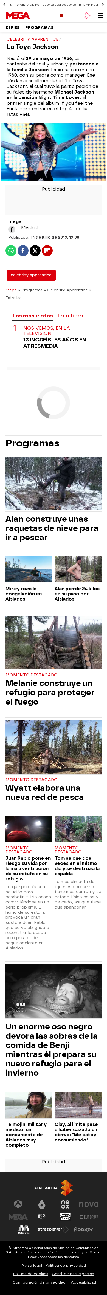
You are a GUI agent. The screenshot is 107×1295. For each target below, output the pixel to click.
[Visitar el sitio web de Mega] (18, 1217)
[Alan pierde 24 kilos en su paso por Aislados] (78, 570)
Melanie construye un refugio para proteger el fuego (50, 692)
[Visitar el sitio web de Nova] (88, 1204)
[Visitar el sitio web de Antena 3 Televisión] (18, 1204)
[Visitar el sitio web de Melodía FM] (23, 1229)
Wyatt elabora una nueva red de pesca (44, 792)
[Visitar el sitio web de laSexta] (41, 1204)
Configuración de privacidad (39, 1282)
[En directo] (61, 15)
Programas (39, 27)
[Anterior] (4, 4)
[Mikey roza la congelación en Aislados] (28, 570)
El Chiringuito (91, 5)
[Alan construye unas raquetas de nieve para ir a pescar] (53, 484)
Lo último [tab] (70, 316)
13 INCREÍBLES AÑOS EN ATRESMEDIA (54, 343)
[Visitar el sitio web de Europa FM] (88, 1217)
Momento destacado (31, 675)
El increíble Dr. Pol (25, 5)
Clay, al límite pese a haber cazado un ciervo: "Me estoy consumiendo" (76, 1132)
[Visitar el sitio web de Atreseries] (41, 1217)
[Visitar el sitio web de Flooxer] (83, 1229)
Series (12, 27)
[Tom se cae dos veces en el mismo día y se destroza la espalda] (78, 829)
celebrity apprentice (31, 275)
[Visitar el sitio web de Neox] (65, 1204)
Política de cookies (30, 1274)
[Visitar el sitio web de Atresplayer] (53, 1229)
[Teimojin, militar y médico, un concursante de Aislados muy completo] (28, 1105)
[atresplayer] (87, 15)
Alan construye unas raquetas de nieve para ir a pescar (51, 528)
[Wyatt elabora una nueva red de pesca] (53, 747)
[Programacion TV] (74, 15)
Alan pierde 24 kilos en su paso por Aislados (77, 594)
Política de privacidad (66, 1265)
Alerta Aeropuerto (59, 5)
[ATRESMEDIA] (53, 1188)
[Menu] (100, 15)
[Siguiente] (103, 4)
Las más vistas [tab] (32, 316)
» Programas (30, 290)
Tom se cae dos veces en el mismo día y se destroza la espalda (77, 866)
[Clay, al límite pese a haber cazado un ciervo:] (78, 1105)
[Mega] (28, 15)
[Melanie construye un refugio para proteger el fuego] (53, 643)
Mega (11, 290)
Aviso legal (31, 1265)
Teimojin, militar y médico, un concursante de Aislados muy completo (26, 1135)
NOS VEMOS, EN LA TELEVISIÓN (46, 331)
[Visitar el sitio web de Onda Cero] (65, 1217)
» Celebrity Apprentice (66, 290)
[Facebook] (11, 229)
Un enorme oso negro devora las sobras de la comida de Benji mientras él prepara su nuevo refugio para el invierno (51, 1050)
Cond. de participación (73, 1274)
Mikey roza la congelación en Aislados (23, 594)
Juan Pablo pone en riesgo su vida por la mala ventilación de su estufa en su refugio (28, 869)
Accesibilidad (83, 1282)
